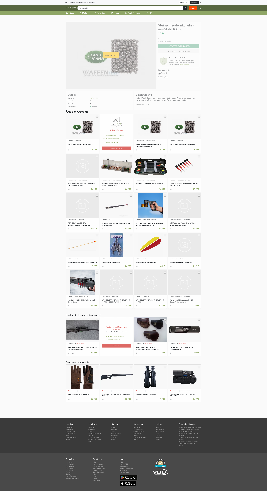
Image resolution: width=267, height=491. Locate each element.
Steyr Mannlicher (116, 433)
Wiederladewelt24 (71, 437)
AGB (121, 462)
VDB (67, 435)
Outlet (68, 474)
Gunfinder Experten (99, 468)
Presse (95, 478)
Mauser (113, 427)
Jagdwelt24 (69, 427)
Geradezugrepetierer (140, 437)
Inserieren (193, 8)
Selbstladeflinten (139, 431)
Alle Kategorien (70, 464)
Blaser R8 (91, 427)
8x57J (158, 435)
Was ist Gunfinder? (134, 13)
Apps (94, 476)
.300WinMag (160, 431)
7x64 (157, 433)
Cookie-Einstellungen (126, 468)
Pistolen (136, 435)
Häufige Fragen (124, 472)
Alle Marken (69, 462)
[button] (199, 8)
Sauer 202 (91, 429)
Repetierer (137, 427)
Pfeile (97, 98)
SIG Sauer (114, 429)
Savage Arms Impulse (94, 439)
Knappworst (69, 429)
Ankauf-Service (97, 470)
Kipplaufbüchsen (138, 429)
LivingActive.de (70, 431)
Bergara (113, 437)
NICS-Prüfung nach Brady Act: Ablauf (190, 427)
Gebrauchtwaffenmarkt (73, 478)
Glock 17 (91, 431)
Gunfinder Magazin (98, 472)
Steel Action (114, 435)
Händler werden (98, 464)
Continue (194, 2)
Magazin (117, 13)
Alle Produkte (70, 466)
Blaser (113, 431)
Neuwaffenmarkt (71, 476)
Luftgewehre (137, 433)
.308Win (158, 427)
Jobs (94, 474)
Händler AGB (124, 464)
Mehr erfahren (184, 64)
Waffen (92, 98)
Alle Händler (69, 468)
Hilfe (150, 13)
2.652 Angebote (163, 77)
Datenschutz (124, 466)
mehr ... (68, 439)
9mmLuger (159, 437)
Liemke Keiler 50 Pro (94, 433)
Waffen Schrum (70, 433)
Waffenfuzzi (162, 73)
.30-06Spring (160, 429)
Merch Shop (96, 480)
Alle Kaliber (69, 470)
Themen (68, 472)
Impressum (123, 470)
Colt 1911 (91, 435)
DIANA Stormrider (94, 437)
